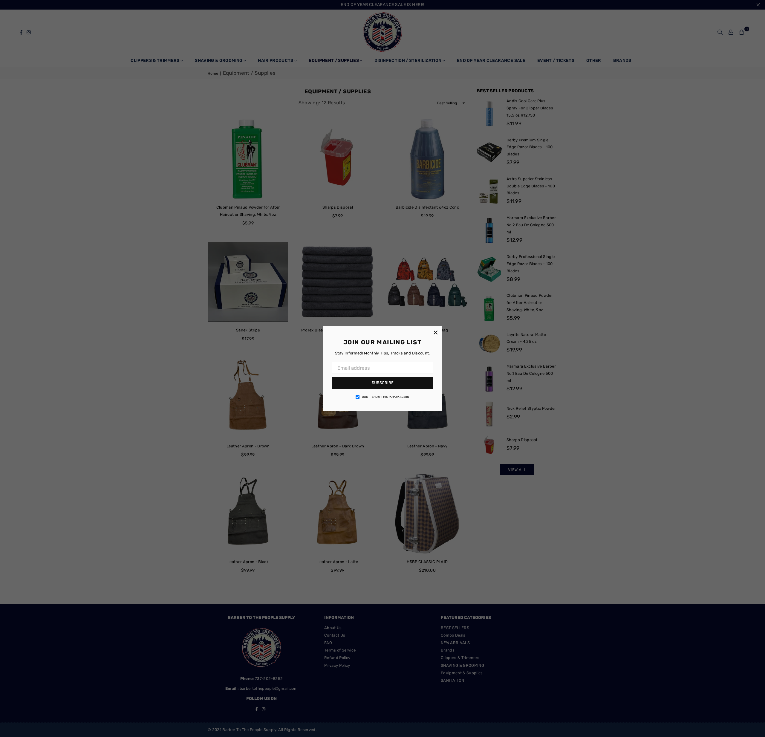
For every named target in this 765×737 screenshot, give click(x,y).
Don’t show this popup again (385, 397)
